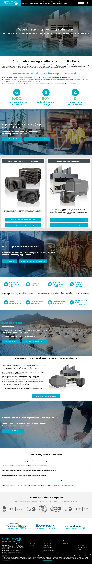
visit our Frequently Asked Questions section (62, 485)
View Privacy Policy (48, 560)
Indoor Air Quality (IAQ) (30, 81)
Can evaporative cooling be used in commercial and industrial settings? (24, 475)
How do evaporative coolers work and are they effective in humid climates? (25, 465)
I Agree (47, 561)
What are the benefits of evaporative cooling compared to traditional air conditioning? (29, 470)
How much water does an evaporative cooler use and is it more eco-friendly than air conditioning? (32, 480)
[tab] (46, 461)
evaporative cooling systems (25, 77)
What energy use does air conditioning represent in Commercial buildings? (25, 461)
